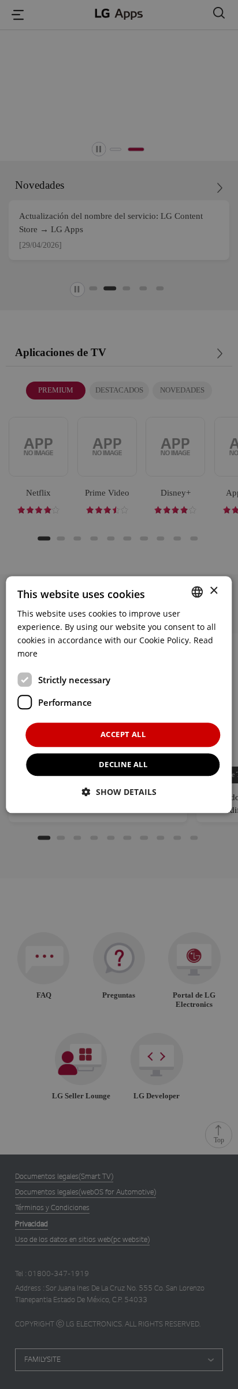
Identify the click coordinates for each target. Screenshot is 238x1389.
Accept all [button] (123, 735)
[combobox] (197, 592)
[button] (119, 791)
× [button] (213, 591)
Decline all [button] (123, 764)
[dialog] (119, 694)
